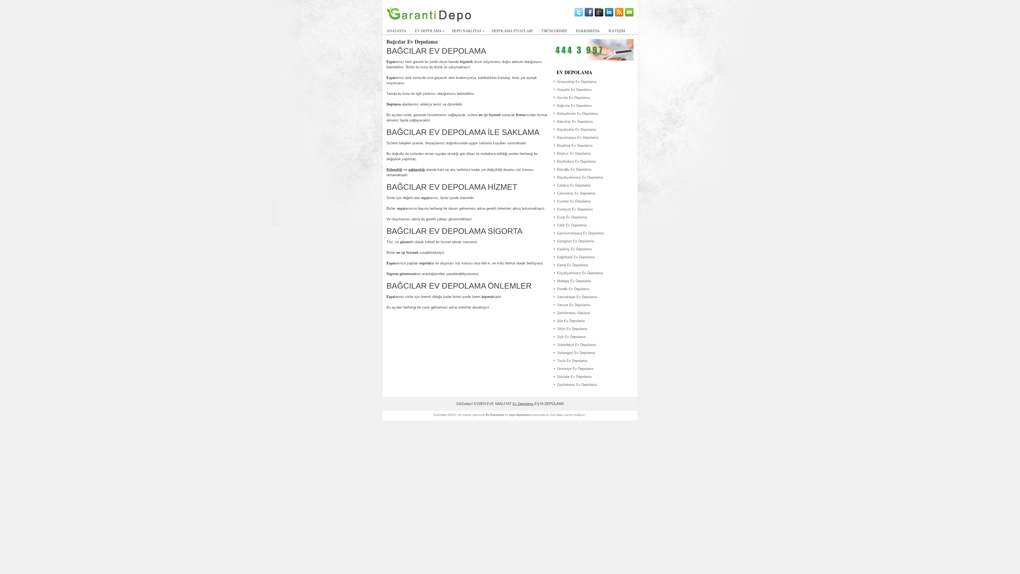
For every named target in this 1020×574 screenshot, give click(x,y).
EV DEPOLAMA (429, 30)
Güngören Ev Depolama (575, 241)
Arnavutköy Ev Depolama (576, 82)
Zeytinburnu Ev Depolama (577, 385)
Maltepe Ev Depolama (574, 281)
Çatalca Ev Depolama (573, 185)
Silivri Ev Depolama (572, 329)
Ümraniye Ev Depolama (575, 369)
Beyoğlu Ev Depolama (574, 169)
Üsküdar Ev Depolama (574, 377)
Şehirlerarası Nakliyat (573, 313)
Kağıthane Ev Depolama (575, 257)
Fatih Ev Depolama (571, 225)
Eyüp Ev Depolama (572, 217)
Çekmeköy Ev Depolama (576, 193)
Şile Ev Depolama (571, 321)
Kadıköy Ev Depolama (574, 249)
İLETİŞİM (617, 30)
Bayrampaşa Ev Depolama (577, 138)
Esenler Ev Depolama (573, 201)
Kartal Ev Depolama (572, 265)
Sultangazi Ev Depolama (576, 353)
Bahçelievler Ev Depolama (577, 114)
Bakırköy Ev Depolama (575, 122)
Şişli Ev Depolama (571, 337)
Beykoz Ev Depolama (573, 153)
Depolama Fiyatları (512, 30)
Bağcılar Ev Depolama (574, 106)
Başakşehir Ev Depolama (576, 130)
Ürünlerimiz (554, 30)
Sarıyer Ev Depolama (573, 305)
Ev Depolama (523, 404)
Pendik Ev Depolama (573, 289)
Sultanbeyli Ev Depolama (576, 345)
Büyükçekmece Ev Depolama (580, 177)
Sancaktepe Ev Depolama (577, 297)
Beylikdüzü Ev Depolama (576, 161)
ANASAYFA (396, 30)
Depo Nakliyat (468, 30)
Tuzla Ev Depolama (572, 361)
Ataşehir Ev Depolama (574, 90)
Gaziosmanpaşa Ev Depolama (580, 233)
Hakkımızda (588, 30)
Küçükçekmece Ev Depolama (580, 273)
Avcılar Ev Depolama (573, 98)
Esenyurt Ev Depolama (575, 209)
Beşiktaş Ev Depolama (574, 145)
